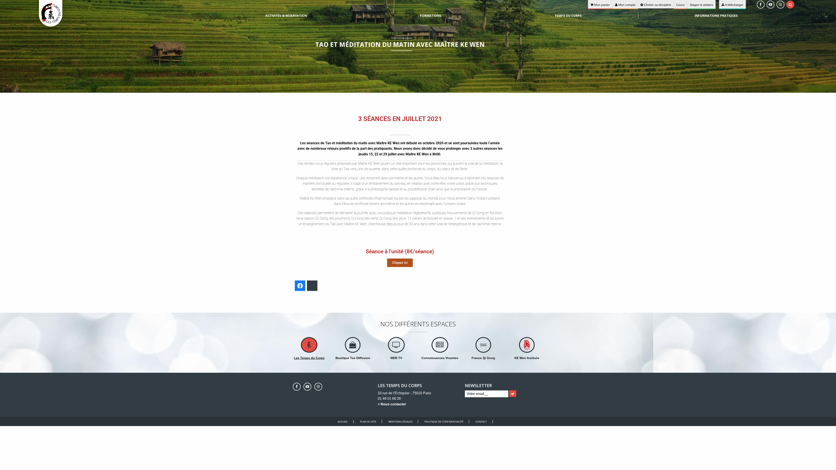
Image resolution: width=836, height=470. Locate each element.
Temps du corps (568, 15)
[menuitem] (286, 15)
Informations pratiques (716, 15)
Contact (481, 421)
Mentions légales (400, 421)
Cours (680, 5)
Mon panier (601, 5)
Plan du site (368, 421)
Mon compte (626, 5)
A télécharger (733, 5)
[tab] (790, 5)
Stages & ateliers (701, 5)
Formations (430, 15)
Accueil (343, 421)
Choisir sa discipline (657, 5)
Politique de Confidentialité (444, 421)
